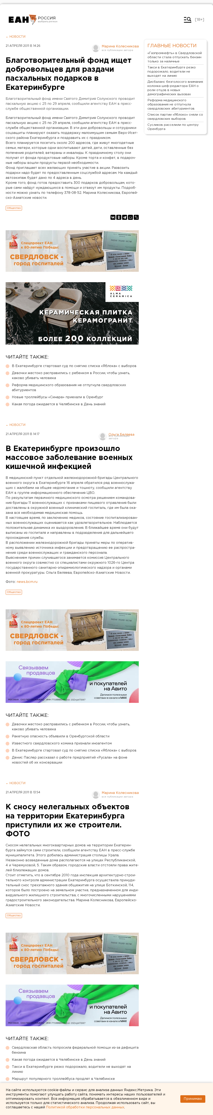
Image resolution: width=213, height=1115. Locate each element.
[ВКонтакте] (112, 217)
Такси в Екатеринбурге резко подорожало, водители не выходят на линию (71, 1069)
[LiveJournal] (136, 217)
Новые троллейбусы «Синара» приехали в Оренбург (57, 397)
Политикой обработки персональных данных (85, 1107)
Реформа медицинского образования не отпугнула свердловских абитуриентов (69, 388)
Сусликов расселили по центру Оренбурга (173, 127)
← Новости (15, 37)
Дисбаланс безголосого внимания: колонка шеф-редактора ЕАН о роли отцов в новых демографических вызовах (175, 88)
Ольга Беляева (121, 434)
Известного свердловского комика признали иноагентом (62, 743)
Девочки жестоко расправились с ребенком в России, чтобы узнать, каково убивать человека (71, 376)
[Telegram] (124, 217)
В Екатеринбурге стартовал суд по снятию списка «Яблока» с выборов (74, 366)
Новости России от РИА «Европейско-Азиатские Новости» (23, 20)
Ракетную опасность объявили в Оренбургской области (60, 736)
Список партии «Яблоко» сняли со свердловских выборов (175, 116)
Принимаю (193, 1098)
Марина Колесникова (120, 46)
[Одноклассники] (118, 217)
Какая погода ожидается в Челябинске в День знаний (58, 404)
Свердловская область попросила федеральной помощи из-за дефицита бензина (75, 1050)
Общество (14, 208)
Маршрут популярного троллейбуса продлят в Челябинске (63, 1078)
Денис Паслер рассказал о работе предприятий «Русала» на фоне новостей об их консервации (69, 760)
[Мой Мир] (130, 217)
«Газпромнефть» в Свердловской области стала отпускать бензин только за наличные (174, 57)
